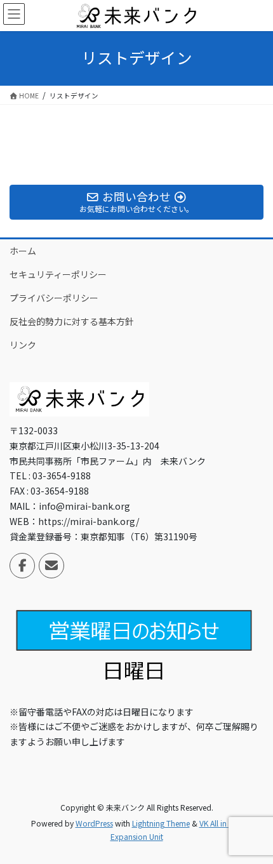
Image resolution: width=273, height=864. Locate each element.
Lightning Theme (161, 823)
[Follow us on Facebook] (22, 565)
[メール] (51, 565)
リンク (23, 344)
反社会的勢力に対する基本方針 (72, 321)
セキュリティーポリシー (58, 274)
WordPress (94, 823)
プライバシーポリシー (54, 297)
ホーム (23, 250)
